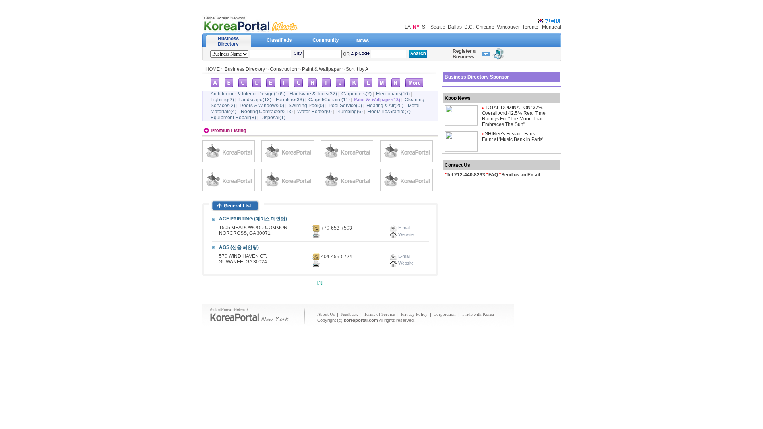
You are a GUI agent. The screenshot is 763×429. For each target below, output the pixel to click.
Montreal (551, 27)
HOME (212, 69)
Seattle (437, 27)
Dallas (455, 27)
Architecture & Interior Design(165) (248, 94)
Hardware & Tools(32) (313, 94)
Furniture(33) (290, 99)
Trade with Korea (478, 314)
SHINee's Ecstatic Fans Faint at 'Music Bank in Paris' (512, 136)
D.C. (469, 27)
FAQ (493, 175)
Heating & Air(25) (384, 105)
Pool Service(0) (345, 105)
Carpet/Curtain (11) (329, 99)
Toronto (530, 27)
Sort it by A (357, 69)
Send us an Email (520, 175)
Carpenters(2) (356, 94)
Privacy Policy (414, 314)
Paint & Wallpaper (321, 69)
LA (408, 27)
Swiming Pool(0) (306, 105)
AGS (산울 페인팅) (239, 247)
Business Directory (245, 69)
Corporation (445, 314)
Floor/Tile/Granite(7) (389, 111)
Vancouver (508, 27)
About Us (326, 314)
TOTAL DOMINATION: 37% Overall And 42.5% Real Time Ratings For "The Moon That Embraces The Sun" (514, 116)
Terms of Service (379, 314)
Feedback (349, 314)
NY (416, 27)
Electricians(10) (393, 94)
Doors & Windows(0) (262, 105)
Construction (284, 69)
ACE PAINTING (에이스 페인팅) (253, 219)
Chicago (485, 27)
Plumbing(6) (349, 111)
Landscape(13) (254, 99)
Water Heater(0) (314, 111)
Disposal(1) (272, 117)
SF (425, 27)
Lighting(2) (222, 99)
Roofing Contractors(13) (267, 111)
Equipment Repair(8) (233, 117)
